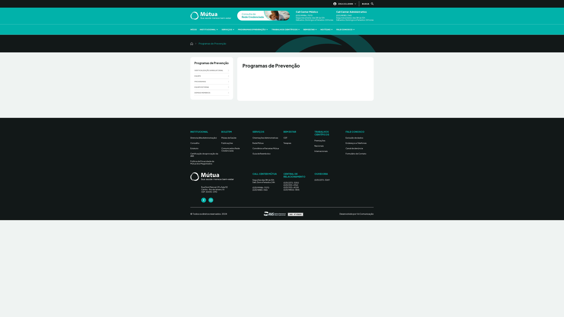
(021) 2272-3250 (291, 183)
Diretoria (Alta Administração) (203, 138)
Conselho (194, 143)
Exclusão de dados (354, 138)
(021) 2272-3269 (322, 180)
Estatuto (194, 148)
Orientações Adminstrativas (265, 138)
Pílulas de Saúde (228, 138)
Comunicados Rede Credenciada (230, 149)
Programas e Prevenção (252, 29)
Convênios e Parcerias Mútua (265, 148)
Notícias (325, 29)
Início (193, 29)
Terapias (287, 143)
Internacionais (321, 151)
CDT (285, 138)
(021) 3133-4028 (291, 187)
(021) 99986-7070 (304, 15)
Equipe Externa (201, 87)
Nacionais (319, 146)
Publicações (227, 143)
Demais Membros (202, 93)
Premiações (319, 140)
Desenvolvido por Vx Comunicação (357, 214)
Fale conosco (344, 29)
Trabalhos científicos (285, 29)
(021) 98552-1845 (291, 190)
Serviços (227, 29)
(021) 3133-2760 (290, 185)
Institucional (208, 29)
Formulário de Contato (356, 153)
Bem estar (309, 29)
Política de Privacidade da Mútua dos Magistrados (202, 162)
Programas (200, 81)
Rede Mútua (257, 143)
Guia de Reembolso (261, 153)
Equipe (197, 76)
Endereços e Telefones (356, 143)
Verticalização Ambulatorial (208, 70)
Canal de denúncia (354, 148)
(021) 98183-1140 (344, 15)
